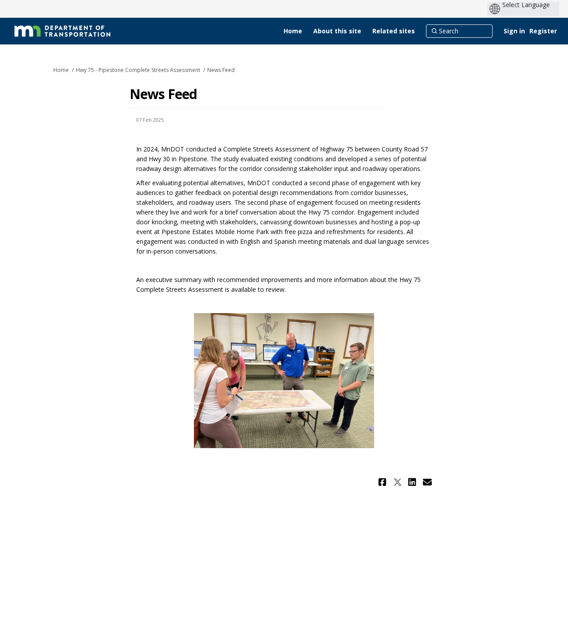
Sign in (514, 31)
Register (543, 31)
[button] (384, 482)
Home (61, 70)
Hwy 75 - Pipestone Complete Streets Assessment (138, 70)
